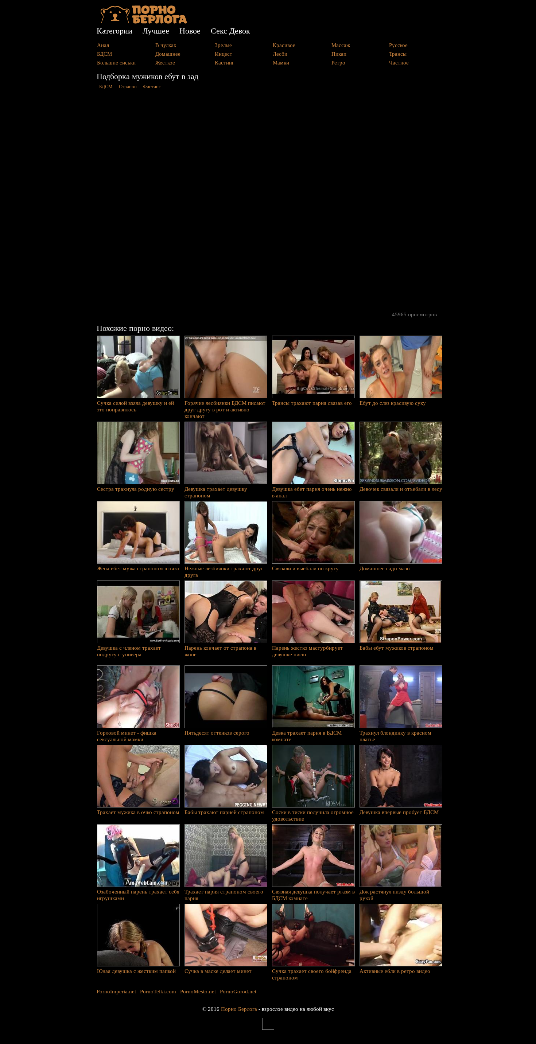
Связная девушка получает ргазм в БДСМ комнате (313, 895)
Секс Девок (230, 30)
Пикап (338, 54)
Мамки (281, 63)
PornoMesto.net (198, 991)
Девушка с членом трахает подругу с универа (129, 651)
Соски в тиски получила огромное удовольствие (313, 815)
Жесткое (165, 63)
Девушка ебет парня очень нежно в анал (312, 492)
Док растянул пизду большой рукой (394, 895)
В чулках (165, 45)
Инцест (223, 54)
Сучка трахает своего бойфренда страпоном (311, 974)
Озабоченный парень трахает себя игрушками (138, 895)
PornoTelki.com (158, 991)
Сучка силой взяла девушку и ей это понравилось (135, 406)
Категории (114, 30)
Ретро (338, 63)
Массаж (340, 45)
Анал (103, 45)
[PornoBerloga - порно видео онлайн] (143, 22)
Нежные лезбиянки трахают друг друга (224, 572)
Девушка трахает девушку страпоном (216, 492)
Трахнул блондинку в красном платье (395, 736)
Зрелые (223, 45)
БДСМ (104, 54)
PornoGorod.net (238, 991)
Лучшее (156, 30)
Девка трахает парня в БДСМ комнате (307, 736)
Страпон (128, 86)
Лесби (280, 54)
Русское (398, 45)
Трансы (398, 54)
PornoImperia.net (116, 991)
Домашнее (167, 54)
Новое (190, 30)
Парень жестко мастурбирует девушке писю (307, 651)
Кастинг (224, 63)
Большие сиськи (116, 63)
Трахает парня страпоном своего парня (224, 895)
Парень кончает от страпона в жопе (220, 651)
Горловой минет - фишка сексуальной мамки (126, 736)
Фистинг (151, 86)
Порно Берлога (239, 1009)
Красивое (284, 45)
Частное (399, 63)
